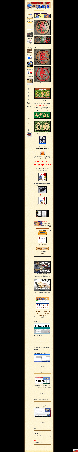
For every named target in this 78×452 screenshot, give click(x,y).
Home (42, 256)
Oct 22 (28, 120)
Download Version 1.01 (42, 400)
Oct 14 (28, 115)
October (29, 107)
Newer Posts (35, 256)
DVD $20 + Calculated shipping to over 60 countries (42, 204)
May (28, 103)
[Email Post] (40, 254)
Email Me (30, 25)
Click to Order (42, 99)
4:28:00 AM (39, 254)
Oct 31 (28, 126)
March (28, 101)
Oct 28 (28, 124)
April (28, 102)
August (28, 105)
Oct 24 (28, 121)
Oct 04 (28, 109)
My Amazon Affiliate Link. (42, 253)
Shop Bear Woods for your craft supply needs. (42, 244)
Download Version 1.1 (42, 372)
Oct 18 (28, 118)
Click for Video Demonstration (46, 226)
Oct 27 (28, 123)
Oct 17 (28, 117)
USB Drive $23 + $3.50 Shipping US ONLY (42, 193)
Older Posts (50, 256)
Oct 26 (28, 122)
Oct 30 (28, 125)
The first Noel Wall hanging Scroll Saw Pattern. (40, 13)
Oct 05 (28, 110)
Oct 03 (28, 108)
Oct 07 (28, 111)
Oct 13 (28, 114)
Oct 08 (28, 112)
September (29, 106)
